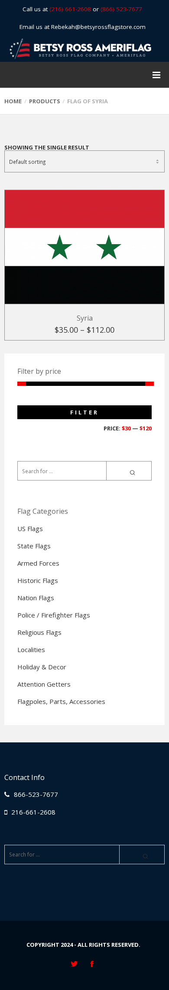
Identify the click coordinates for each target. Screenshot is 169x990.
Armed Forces (38, 563)
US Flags (30, 528)
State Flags (34, 545)
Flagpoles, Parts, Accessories (61, 701)
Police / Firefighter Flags (53, 615)
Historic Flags (37, 580)
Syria (85, 318)
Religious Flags (39, 632)
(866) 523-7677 (121, 9)
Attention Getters (44, 684)
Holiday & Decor (41, 666)
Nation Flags (35, 597)
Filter (84, 412)
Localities (31, 649)
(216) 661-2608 (70, 9)
